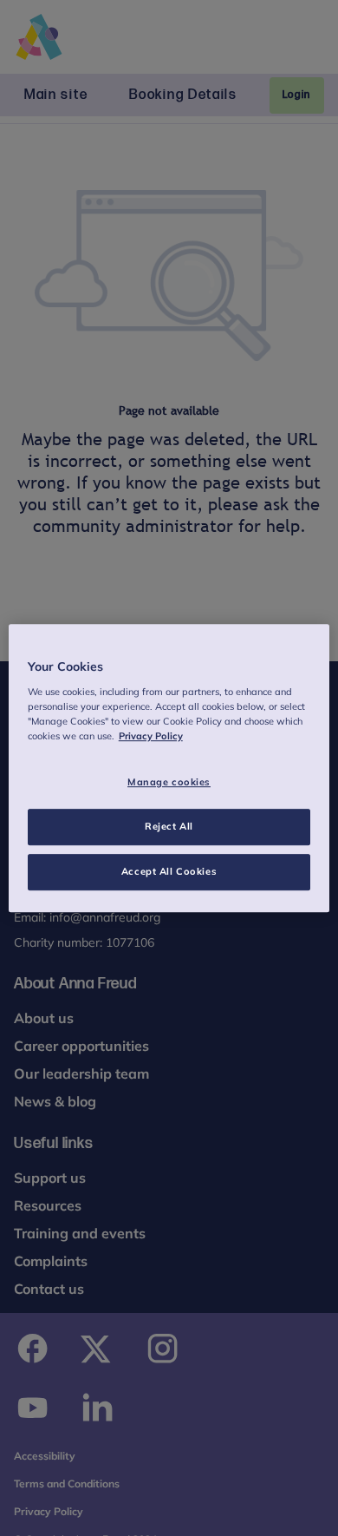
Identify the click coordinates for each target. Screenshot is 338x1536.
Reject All (169, 826)
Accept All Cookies (169, 871)
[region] (169, 768)
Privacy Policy (151, 736)
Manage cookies (169, 782)
